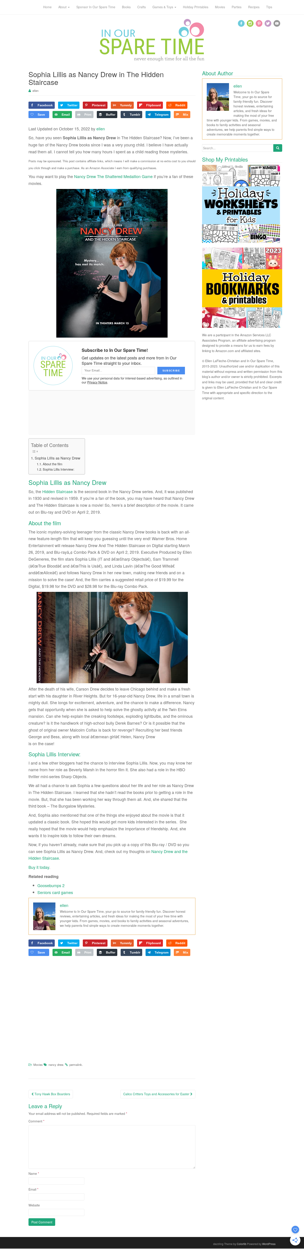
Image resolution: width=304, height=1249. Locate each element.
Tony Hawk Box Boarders (52, 1094)
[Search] (277, 148)
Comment (36, 1121)
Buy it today (38, 867)
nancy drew (56, 1064)
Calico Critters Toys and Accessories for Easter (156, 1094)
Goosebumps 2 (51, 885)
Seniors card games (55, 892)
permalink (75, 1064)
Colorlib (241, 1244)
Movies (38, 1064)
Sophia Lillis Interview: (58, 469)
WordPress (269, 1244)
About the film (52, 463)
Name (33, 1173)
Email (33, 1189)
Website (34, 1205)
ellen (35, 90)
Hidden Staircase (57, 491)
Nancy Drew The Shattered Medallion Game (113, 176)
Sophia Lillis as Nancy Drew (57, 458)
